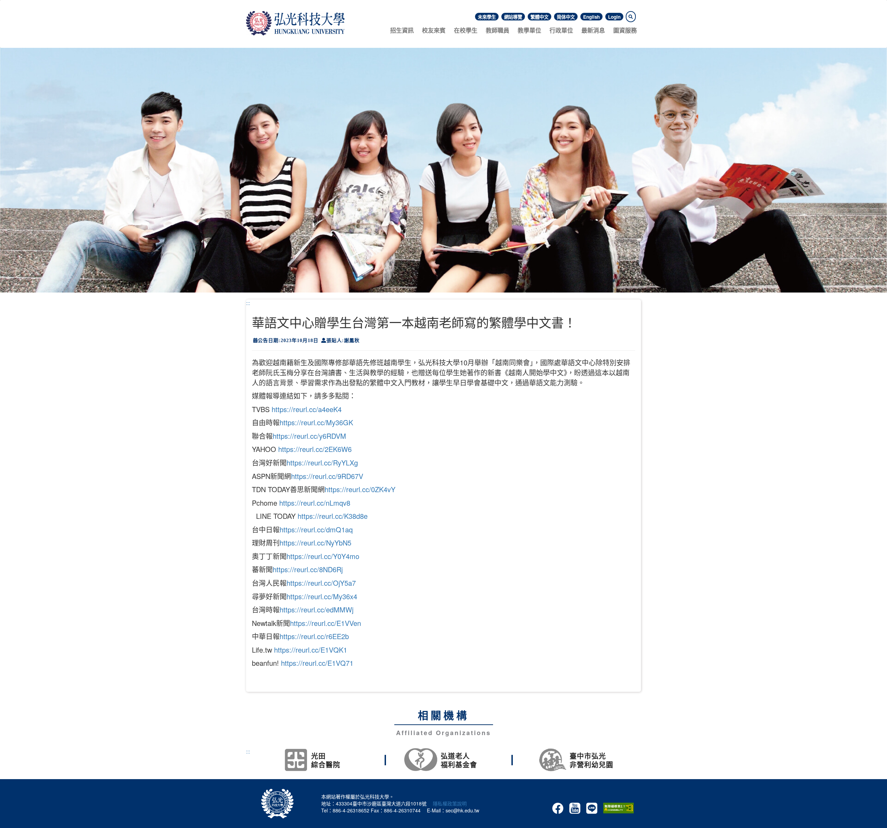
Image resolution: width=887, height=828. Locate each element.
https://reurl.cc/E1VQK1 (310, 650)
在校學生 (465, 30)
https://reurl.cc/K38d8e (333, 516)
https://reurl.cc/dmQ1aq (316, 529)
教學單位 (529, 30)
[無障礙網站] (618, 807)
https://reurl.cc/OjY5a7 (321, 583)
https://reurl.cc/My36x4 (322, 596)
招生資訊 (402, 30)
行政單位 (561, 30)
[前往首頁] (295, 22)
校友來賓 (434, 30)
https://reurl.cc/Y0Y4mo (323, 556)
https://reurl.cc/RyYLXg (322, 462)
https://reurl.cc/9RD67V (327, 476)
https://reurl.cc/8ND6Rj (308, 569)
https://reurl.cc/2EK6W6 (315, 449)
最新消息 (593, 30)
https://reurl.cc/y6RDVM (309, 436)
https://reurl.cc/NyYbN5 (315, 543)
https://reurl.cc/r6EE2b (314, 636)
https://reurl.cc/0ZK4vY (360, 489)
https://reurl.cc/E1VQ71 (317, 663)
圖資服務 (625, 30)
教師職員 (497, 30)
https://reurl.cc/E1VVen (325, 623)
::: (248, 302)
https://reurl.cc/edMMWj (316, 609)
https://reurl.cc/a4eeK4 (307, 409)
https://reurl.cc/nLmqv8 (314, 503)
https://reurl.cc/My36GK (316, 422)
